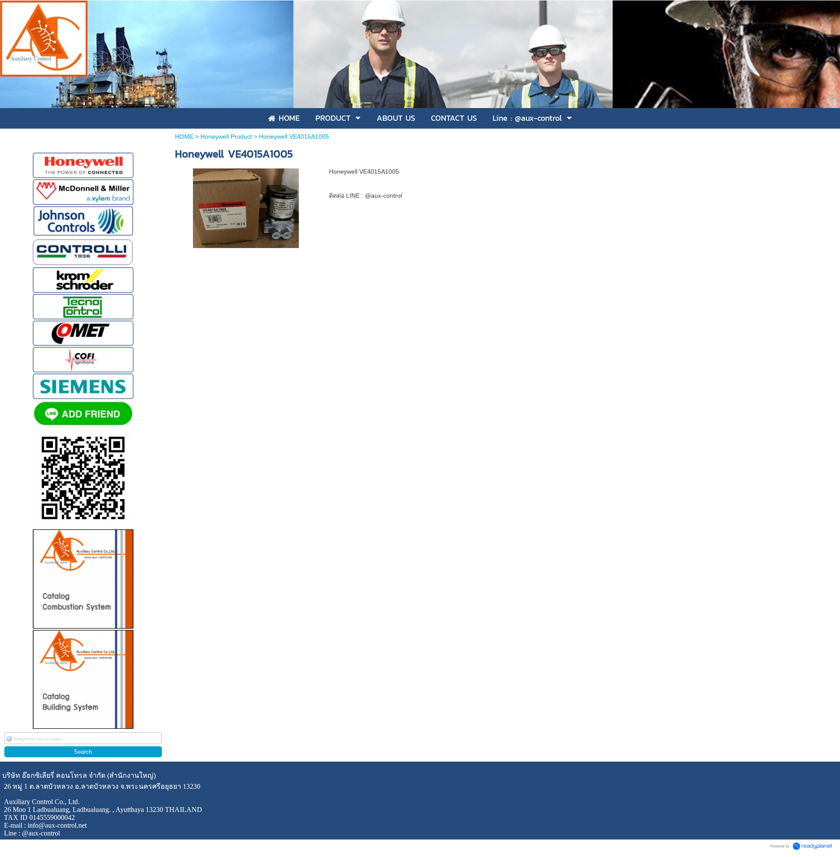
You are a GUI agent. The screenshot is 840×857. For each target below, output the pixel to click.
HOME (184, 136)
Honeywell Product (226, 136)
